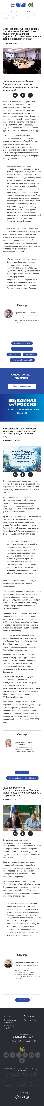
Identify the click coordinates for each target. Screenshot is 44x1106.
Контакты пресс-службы (11, 1027)
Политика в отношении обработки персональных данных (22, 1082)
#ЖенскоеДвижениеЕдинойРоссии (22, 778)
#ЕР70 (22, 772)
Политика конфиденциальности (22, 1080)
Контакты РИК (30, 1020)
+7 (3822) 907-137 (22, 1036)
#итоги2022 (13, 354)
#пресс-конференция (22, 349)
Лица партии (29, 1016)
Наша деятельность (18, 12)
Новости (32, 12)
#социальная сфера (22, 343)
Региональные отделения (10, 1021)
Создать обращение (22, 386)
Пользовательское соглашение (22, 1078)
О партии (8, 1016)
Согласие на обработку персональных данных (22, 1086)
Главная (6, 12)
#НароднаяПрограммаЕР (22, 360)
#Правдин (30, 354)
